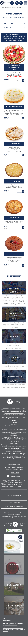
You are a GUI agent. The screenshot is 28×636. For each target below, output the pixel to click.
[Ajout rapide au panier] (23, 80)
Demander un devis (14, 491)
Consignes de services (14, 502)
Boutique (8, 7)
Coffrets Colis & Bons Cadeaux (14, 451)
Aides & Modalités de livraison (14, 506)
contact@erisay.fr (15, 476)
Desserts (19, 7)
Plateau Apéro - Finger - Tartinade (14, 413)
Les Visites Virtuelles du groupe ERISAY (14, 408)
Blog (14, 499)
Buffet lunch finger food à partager (14, 314)
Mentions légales (12, 513)
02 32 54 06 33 (15, 473)
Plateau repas (14, 357)
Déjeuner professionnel (14, 377)
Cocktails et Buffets (14, 428)
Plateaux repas (14, 435)
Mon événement (14, 443)
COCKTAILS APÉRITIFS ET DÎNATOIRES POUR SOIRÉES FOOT (14, 302)
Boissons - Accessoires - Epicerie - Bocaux (14, 446)
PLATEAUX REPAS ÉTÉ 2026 (14, 40)
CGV (5, 513)
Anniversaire (14, 336)
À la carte (14, 7)
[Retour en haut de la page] (25, 633)
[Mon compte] (17, 3)
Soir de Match (14, 288)
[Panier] (21, 3)
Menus (14, 420)
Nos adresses (14, 509)
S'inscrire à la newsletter (14, 495)
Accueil (4, 7)
